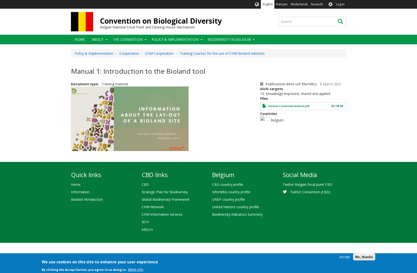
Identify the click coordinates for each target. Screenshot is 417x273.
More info (135, 269)
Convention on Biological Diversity (161, 21)
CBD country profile (227, 184)
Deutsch (317, 4)
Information (80, 192)
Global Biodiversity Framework (165, 199)
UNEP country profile (228, 199)
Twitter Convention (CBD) (310, 192)
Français (282, 4)
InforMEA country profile (231, 192)
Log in (340, 4)
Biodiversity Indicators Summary (237, 214)
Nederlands (299, 4)
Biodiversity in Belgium (229, 39)
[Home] (82, 21)
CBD (145, 184)
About (98, 39)
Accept (345, 256)
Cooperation (129, 53)
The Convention (128, 39)
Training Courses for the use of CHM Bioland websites (222, 53)
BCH (145, 222)
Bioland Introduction (87, 199)
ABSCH (147, 229)
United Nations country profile (235, 207)
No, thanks (364, 257)
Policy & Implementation (175, 39)
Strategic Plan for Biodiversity (165, 192)
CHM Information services (162, 214)
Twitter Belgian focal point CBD (307, 184)
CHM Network (153, 207)
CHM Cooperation (159, 53)
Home (80, 39)
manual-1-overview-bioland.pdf (289, 106)
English (268, 4)
